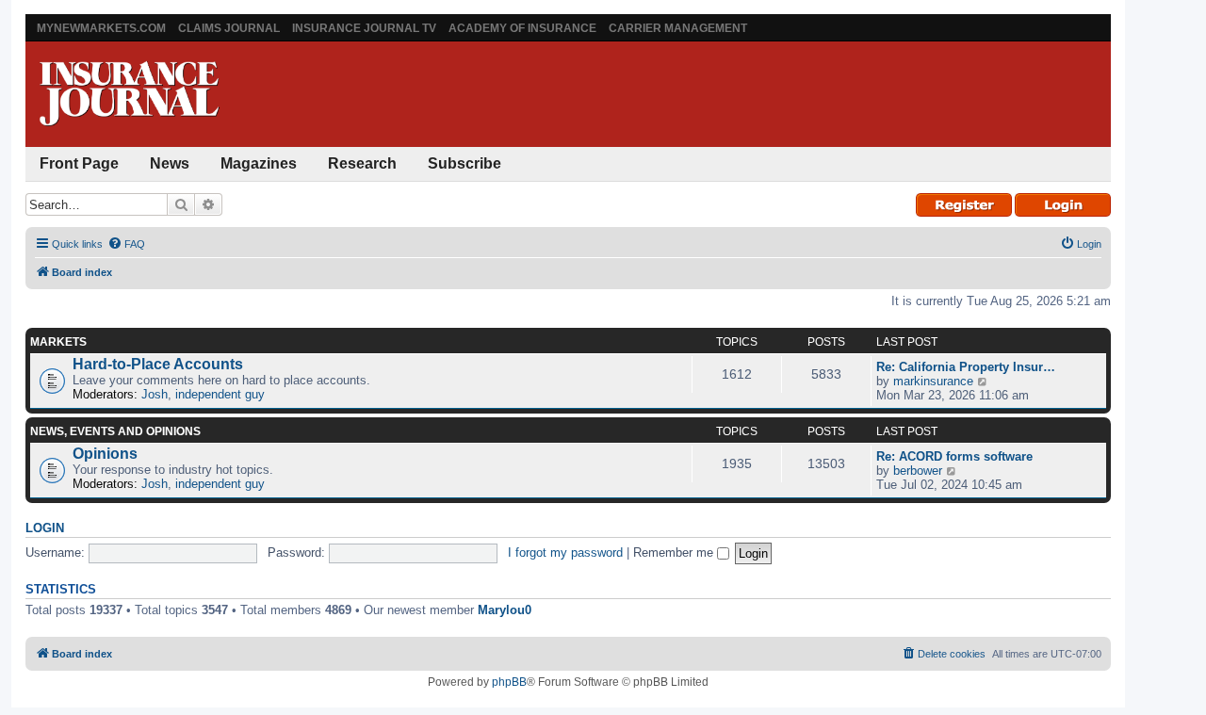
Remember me (675, 552)
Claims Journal (229, 28)
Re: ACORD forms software (954, 456)
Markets (58, 342)
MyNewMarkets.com (101, 28)
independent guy (220, 394)
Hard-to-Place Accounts (158, 364)
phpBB (509, 682)
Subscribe (464, 163)
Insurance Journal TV (364, 28)
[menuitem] (126, 244)
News (169, 163)
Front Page (79, 163)
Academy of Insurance (522, 28)
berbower (917, 470)
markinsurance (933, 381)
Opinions (105, 454)
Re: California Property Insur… (965, 367)
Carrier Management (678, 28)
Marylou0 (504, 610)
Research (362, 163)
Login (44, 528)
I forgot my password (565, 552)
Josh (154, 394)
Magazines (258, 163)
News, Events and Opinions (115, 431)
